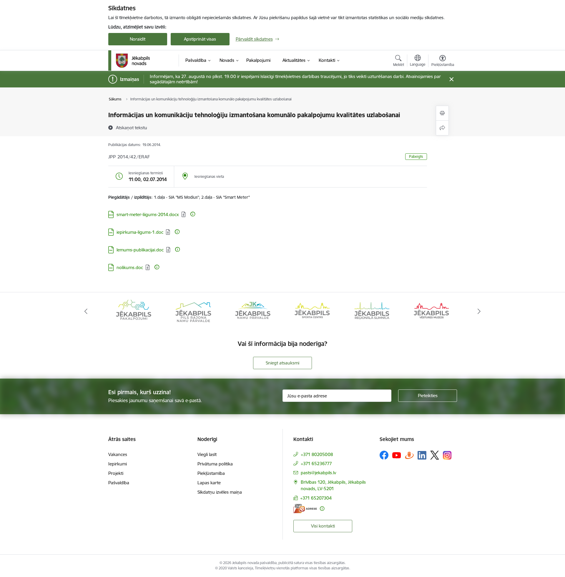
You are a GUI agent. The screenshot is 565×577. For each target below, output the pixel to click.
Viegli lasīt (207, 454)
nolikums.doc (130, 267)
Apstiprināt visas (200, 39)
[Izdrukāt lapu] (442, 113)
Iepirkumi (117, 464)
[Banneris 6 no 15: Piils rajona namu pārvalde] (193, 311)
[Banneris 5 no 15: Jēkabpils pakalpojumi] (133, 311)
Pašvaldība (118, 482)
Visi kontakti (323, 526)
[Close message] (451, 79)
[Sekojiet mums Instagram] (447, 455)
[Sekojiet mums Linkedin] (422, 455)
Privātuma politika (215, 464)
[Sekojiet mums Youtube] (396, 454)
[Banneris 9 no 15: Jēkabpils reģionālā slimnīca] (372, 311)
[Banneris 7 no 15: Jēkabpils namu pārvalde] (252, 311)
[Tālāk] (479, 311)
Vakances (117, 454)
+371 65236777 (316, 463)
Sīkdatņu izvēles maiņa (219, 492)
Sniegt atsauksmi (282, 363)
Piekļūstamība (211, 473)
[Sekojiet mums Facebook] (384, 455)
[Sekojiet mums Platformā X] (434, 455)
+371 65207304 (316, 498)
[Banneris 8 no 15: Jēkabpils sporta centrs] (312, 311)
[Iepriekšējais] (86, 311)
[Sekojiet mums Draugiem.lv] (409, 455)
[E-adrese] (305, 508)
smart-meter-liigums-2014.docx (148, 214)
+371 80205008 (317, 454)
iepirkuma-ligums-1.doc (140, 232)
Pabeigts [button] (416, 156)
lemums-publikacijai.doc (140, 250)
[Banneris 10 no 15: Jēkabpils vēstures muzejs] (431, 311)
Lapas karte (209, 482)
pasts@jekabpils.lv (318, 472)
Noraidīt (137, 39)
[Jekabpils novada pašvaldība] (133, 61)
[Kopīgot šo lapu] (442, 128)
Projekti (115, 473)
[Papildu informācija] (192, 214)
